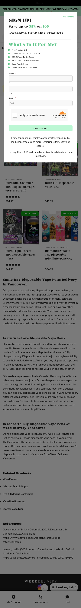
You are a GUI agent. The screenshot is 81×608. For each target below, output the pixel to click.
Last (10, 93)
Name (12, 73)
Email (12, 98)
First (10, 83)
